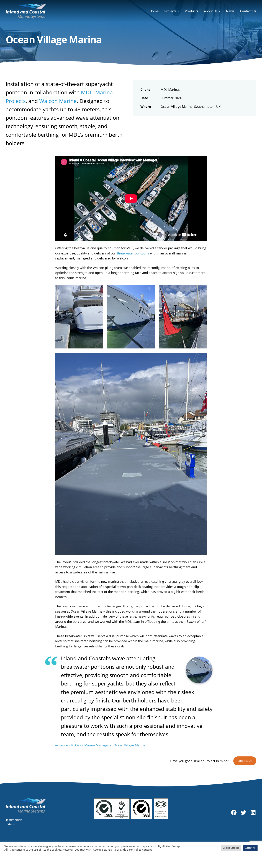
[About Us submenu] (219, 11)
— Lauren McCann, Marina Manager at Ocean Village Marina (100, 745)
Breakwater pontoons (133, 253)
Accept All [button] (250, 847)
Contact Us (244, 761)
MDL (87, 92)
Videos (10, 824)
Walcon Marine (58, 101)
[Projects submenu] (178, 11)
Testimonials (14, 820)
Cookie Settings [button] (231, 847)
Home (154, 11)
